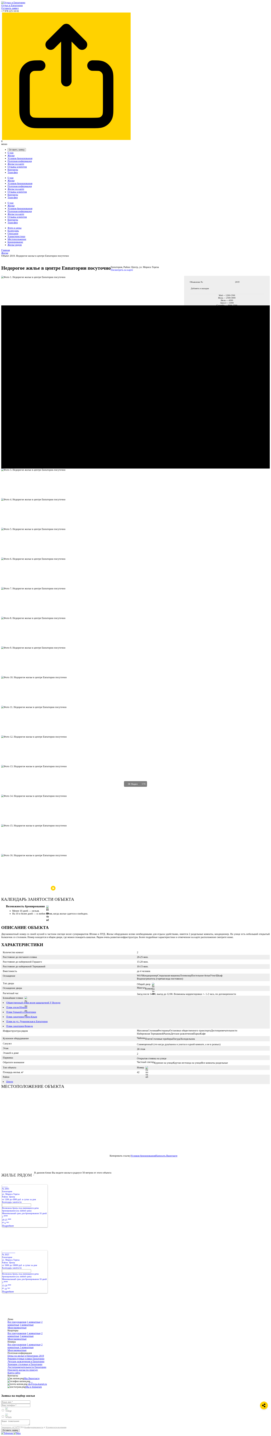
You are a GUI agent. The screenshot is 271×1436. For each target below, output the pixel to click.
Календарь (13, 230)
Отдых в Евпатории (12, 5)
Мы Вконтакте (32, 1378)
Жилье (11, 155)
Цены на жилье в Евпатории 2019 (26, 1356)
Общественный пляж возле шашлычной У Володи (33, 1002)
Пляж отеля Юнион (16, 1007)
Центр (9, 1081)
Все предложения (17, 1322)
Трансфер (13, 172)
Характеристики (16, 236)
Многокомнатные (17, 1327)
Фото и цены (14, 228)
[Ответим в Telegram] (7, 1433)
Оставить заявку (10, 8)
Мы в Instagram (34, 1387)
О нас (11, 152)
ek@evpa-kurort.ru (37, 1384)
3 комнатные (27, 1324)
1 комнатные (34, 1322)
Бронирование (15, 242)
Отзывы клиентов (17, 166)
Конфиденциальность (33, 1427)
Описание (13, 233)
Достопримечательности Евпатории (27, 1367)
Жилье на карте (16, 164)
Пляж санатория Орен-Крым (21, 1016)
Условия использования (56, 1427)
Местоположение (17, 239)
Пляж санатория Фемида (19, 1026)
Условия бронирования (20, 158)
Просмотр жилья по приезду (23, 1370)
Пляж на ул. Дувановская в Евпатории (27, 1021)
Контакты (13, 169)
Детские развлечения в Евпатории (26, 1361)
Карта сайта (14, 1372)
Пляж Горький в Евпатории (21, 1012)
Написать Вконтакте (166, 1155)
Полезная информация (20, 161)
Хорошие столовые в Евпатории (25, 1364)
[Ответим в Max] (17, 1433)
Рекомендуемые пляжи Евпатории (26, 1358)
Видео (134, 784)
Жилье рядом (15, 245)
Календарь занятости (12, 1202)
